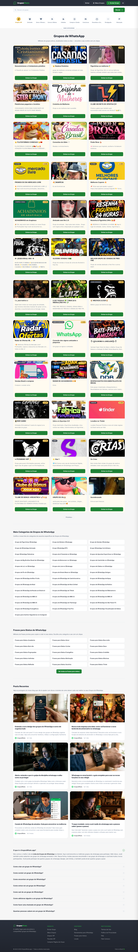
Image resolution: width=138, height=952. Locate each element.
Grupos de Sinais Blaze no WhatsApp (65, 572)
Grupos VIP (51, 936)
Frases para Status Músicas (99, 658)
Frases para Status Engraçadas (25, 652)
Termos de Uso (106, 929)
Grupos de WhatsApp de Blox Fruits (27, 578)
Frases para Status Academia (25, 640)
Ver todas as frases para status (69, 671)
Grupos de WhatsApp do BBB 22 (26, 596)
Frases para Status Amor (60, 640)
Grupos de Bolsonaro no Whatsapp (64, 560)
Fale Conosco (105, 939)
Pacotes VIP (51, 939)
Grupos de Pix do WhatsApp (24, 572)
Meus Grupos (51, 932)
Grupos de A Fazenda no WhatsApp (64, 554)
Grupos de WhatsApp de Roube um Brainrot (30, 590)
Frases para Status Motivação (62, 658)
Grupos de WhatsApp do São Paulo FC (103, 602)
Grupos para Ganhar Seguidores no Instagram (31, 615)
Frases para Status (80, 936)
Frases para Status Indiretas (24, 658)
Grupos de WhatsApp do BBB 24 (101, 596)
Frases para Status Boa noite (100, 640)
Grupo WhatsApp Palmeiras (24, 554)
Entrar (87, 3)
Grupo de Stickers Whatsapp (62, 542)
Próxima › (69, 517)
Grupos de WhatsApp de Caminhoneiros (66, 578)
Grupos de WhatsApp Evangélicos (27, 609)
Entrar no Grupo (31, 78)
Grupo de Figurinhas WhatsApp (26, 542)
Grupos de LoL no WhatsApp (25, 566)
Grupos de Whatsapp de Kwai (25, 584)
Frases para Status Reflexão (24, 664)
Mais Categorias (69, 28)
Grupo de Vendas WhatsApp (100, 542)
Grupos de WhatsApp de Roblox (101, 584)
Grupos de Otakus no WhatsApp (101, 566)
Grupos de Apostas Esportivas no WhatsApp (105, 554)
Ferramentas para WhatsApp (83, 932)
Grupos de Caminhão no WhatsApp (102, 560)
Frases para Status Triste (98, 664)
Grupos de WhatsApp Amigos (100, 572)
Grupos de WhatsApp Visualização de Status (105, 609)
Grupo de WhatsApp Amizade (25, 548)
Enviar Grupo (51, 929)
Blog (75, 929)
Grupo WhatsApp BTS (59, 548)
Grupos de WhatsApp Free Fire (63, 609)
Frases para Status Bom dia (24, 646)
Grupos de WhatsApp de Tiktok (63, 590)
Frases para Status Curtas (61, 646)
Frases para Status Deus (98, 646)
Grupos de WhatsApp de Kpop (100, 578)
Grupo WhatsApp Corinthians (100, 548)
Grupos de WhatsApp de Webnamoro (103, 590)
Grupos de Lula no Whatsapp (62, 566)
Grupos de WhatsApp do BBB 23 (63, 596)
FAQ (102, 936)
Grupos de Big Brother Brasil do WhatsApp (29, 560)
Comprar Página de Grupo (56, 942)
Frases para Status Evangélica (62, 652)
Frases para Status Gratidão (99, 652)
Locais (76, 939)
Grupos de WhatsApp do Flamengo (64, 602)
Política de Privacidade (108, 932)
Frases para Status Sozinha (61, 664)
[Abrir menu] (123, 3)
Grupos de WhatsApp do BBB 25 (26, 602)
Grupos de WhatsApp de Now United (65, 584)
